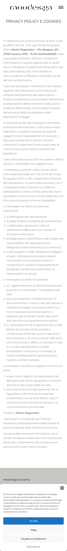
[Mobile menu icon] (61, 7)
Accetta (33, 521)
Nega (33, 529)
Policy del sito (33, 546)
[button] (62, 488)
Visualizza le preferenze (33, 538)
